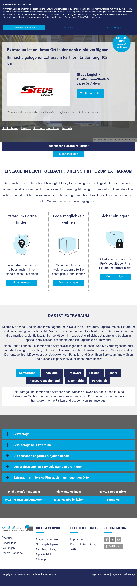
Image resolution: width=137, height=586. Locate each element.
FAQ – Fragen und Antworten (24, 500)
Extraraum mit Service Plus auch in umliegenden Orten (52, 477)
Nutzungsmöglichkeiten (68, 500)
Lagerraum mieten (100, 575)
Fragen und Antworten (49, 539)
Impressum (77, 539)
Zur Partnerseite (90, 93)
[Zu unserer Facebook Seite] (106, 539)
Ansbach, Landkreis (46, 128)
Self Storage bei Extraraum (32, 445)
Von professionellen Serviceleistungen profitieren (48, 467)
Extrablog (113, 500)
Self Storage (129, 575)
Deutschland (10, 128)
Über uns (7, 538)
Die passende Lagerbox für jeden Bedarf (41, 456)
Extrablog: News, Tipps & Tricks (46, 552)
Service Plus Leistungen (9, 546)
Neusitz (67, 128)
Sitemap (41, 559)
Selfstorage (21, 434)
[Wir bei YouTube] (118, 539)
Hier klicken (121, 47)
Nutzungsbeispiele (47, 544)
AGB (73, 549)
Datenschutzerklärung (83, 544)
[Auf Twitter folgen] (112, 539)
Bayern (26, 128)
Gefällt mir (115, 546)
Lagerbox (116, 575)
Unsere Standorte (12, 553)
